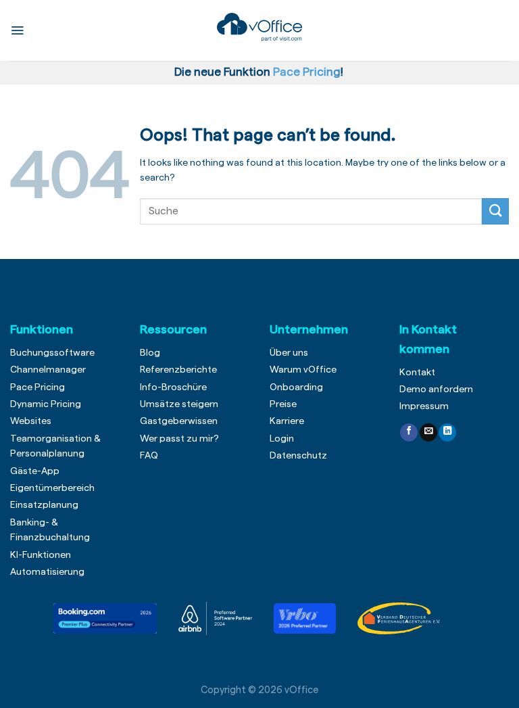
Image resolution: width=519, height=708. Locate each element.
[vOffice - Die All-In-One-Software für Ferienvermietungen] (260, 27)
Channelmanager (48, 370)
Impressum (424, 406)
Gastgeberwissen (179, 421)
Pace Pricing (37, 387)
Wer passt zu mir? (179, 439)
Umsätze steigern (179, 404)
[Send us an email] (428, 432)
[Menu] (17, 30)
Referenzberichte (178, 370)
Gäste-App (34, 471)
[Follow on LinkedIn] (447, 432)
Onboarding (296, 387)
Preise (283, 404)
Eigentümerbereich (52, 488)
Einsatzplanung (44, 505)
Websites (30, 421)
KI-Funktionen (40, 555)
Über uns (289, 353)
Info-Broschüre (173, 387)
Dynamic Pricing (45, 404)
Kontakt (417, 372)
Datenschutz (298, 456)
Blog (150, 353)
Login (282, 439)
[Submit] (495, 211)
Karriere (287, 421)
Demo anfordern (436, 389)
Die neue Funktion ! (261, 72)
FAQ (149, 456)
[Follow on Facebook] (409, 432)
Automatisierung (47, 572)
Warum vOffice (303, 370)
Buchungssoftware (52, 353)
